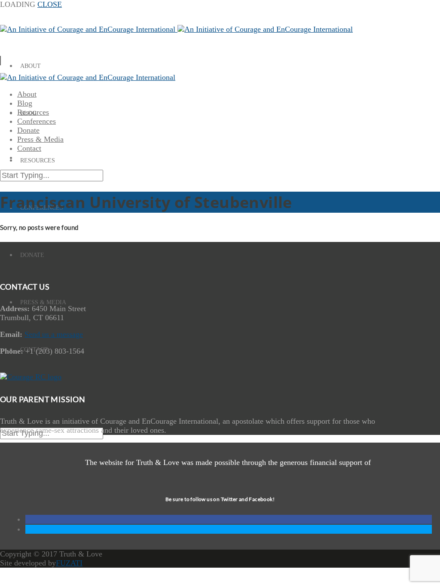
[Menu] (0, 60)
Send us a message (53, 334)
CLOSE (49, 4)
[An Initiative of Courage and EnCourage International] (176, 29)
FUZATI (69, 563)
